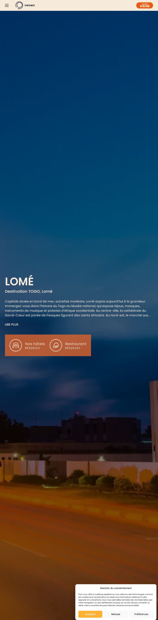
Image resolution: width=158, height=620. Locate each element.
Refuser (115, 614)
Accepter (90, 614)
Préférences (141, 614)
